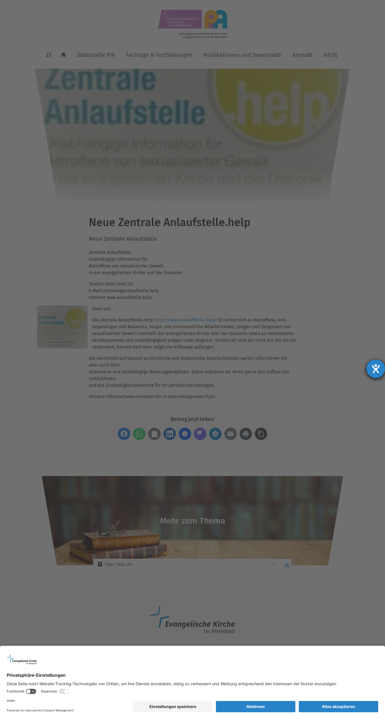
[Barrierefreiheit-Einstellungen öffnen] (375, 369)
